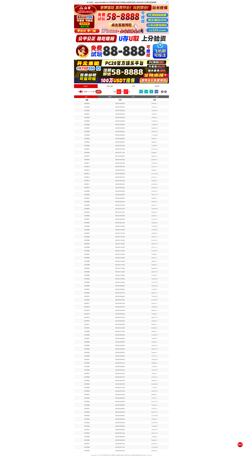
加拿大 (86, 86)
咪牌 (98, 91)
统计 (133, 97)
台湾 (133, 86)
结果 (86, 97)
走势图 (109, 97)
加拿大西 (110, 86)
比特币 (157, 86)
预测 (157, 97)
